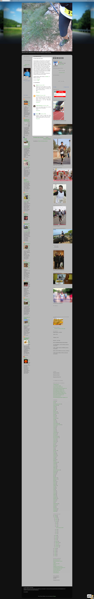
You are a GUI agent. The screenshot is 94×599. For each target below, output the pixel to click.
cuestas (54, 431)
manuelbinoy (26, 281)
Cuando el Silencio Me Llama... (26, 214)
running (54, 493)
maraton (54, 454)
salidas (54, 494)
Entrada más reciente (38, 137)
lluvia (54, 451)
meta (54, 458)
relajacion (55, 485)
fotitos (54, 446)
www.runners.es (56, 571)
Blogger (54, 596)
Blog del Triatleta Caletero (25, 139)
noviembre (57, 545)
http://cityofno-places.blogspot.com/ (59, 392)
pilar (54, 475)
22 (56, 532)
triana (54, 506)
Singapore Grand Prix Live (57, 566)
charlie (54, 427)
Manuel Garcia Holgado (27, 80)
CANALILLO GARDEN (26, 160)
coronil (54, 429)
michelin (54, 459)
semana (54, 499)
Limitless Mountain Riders (27, 262)
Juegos (54, 562)
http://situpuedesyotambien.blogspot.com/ (60, 397)
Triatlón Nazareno (25, 358)
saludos (54, 495)
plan (54, 476)
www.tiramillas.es (56, 572)
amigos (54, 409)
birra (54, 410)
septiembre (57, 542)
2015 (55, 554)
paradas (54, 472)
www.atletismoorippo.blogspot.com (59, 567)
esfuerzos (55, 441)
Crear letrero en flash (62, 72)
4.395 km (25, 100)
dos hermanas (55, 436)
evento (54, 442)
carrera (54, 422)
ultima (54, 507)
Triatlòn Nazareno (39, 105)
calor (54, 419)
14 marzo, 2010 (41, 85)
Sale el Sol (29, 360)
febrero (56, 519)
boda (54, 414)
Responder (38, 92)
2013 (55, 551)
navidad (54, 463)
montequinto (55, 462)
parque (54, 473)
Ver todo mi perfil (61, 64)
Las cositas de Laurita (57, 385)
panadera (55, 471)
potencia (54, 481)
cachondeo (55, 418)
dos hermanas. (55, 437)
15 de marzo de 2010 (59, 527)
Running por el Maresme (26, 299)
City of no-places (26, 180)
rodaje (38, 80)
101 (54, 402)
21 (56, 530)
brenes (54, 415)
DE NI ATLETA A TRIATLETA (27, 224)
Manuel (37, 113)
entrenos (54, 440)
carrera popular (56, 423)
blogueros (55, 411)
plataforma (55, 477)
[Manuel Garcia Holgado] (27, 94)
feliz (54, 444)
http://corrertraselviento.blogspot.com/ (59, 393)
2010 (55, 516)
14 (56, 526)
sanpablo (54, 497)
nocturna (54, 466)
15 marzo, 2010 (42, 95)
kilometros (55, 450)
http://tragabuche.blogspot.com (58, 389)
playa (54, 480)
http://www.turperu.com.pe (57, 561)
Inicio (47, 137)
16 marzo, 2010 (43, 113)
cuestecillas (55, 432)
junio (56, 538)
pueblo (54, 484)
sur (53, 502)
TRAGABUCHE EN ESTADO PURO (26, 339)
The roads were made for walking (26, 181)
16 (56, 529)
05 (56, 523)
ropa (54, 489)
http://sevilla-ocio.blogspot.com (58, 394)
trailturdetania (55, 503)
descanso (55, 433)
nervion (54, 464)
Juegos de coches (56, 563)
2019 (55, 555)
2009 (55, 515)
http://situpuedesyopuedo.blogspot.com (60, 388)
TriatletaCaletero (56, 384)
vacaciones (55, 508)
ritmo (54, 486)
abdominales (55, 405)
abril (56, 535)
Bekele (37, 85)
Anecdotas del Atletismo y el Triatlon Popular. (27, 120)
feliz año (54, 445)
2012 (55, 550)
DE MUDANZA (29, 341)
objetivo (54, 467)
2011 (55, 548)
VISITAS (54, 511)
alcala (54, 406)
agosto (56, 541)
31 (56, 533)
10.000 (54, 401)
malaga (54, 453)
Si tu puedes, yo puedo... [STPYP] (27, 318)
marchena (55, 455)
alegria (54, 407)
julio (56, 539)
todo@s (47, 76)
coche (54, 428)
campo (54, 420)
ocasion (54, 468)
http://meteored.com (56, 559)
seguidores (55, 498)
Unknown (38, 95)
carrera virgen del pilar (57, 424)
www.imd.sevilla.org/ (56, 570)
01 (56, 522)
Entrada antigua (47, 138)
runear (54, 490)
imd (54, 449)
